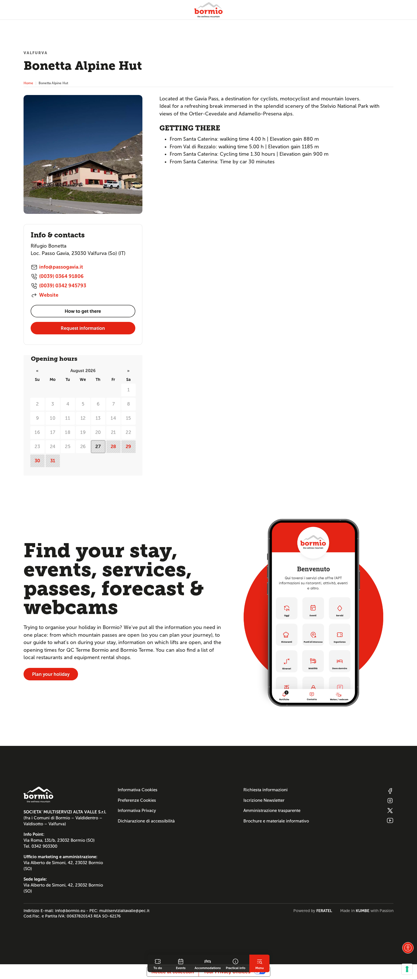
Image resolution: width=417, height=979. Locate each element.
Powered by (312, 910)
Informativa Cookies (137, 790)
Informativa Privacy (137, 810)
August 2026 (83, 370)
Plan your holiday (51, 674)
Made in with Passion (366, 910)
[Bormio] (208, 9)
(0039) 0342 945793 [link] (62, 285)
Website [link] (48, 295)
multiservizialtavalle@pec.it (124, 910)
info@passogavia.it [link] (61, 267)
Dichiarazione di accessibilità (146, 821)
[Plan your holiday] (313, 612)
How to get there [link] (83, 311)
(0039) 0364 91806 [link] (61, 276)
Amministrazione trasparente (271, 810)
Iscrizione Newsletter (264, 800)
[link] (158, 963)
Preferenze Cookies (137, 800)
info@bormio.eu (70, 910)
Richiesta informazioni (265, 790)
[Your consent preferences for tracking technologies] (407, 969)
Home (28, 83)
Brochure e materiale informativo (276, 821)
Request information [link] (83, 328)
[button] (408, 947)
